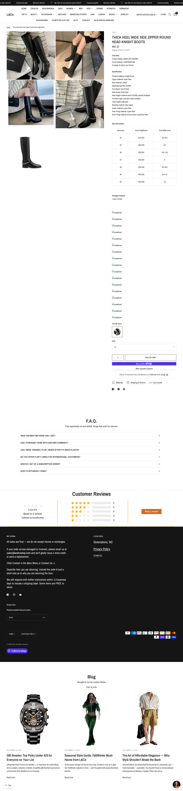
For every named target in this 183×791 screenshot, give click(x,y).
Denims (99, 8)
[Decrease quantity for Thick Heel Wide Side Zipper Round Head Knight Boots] (114, 357)
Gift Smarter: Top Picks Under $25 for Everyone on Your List (29, 757)
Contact (86, 20)
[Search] (169, 14)
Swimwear (124, 8)
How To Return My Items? (33, 471)
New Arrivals (48, 8)
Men (81, 8)
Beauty (34, 14)
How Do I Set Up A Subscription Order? (40, 463)
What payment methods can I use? (37, 435)
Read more (11, 777)
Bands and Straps (78, 14)
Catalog (34, 8)
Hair (92, 14)
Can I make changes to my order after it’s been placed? (49, 449)
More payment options (144, 368)
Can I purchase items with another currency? (44, 442)
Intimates (111, 8)
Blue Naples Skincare (104, 20)
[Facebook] (10, 595)
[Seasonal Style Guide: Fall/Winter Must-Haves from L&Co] (91, 719)
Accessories (42, 20)
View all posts (91, 687)
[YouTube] (22, 595)
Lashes (101, 14)
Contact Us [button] (98, 555)
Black (117, 331)
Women (69, 8)
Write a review (151, 511)
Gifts (24, 14)
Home (23, 8)
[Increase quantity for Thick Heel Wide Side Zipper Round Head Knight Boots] (121, 357)
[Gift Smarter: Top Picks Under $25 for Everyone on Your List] (34, 719)
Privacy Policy (102, 549)
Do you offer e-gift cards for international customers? (50, 456)
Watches (62, 14)
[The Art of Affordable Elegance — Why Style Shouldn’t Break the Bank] (149, 719)
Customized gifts (12, 3)
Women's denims (29, 3)
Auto (75, 20)
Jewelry (124, 14)
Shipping (114, 50)
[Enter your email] (43, 617)
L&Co (10, 14)
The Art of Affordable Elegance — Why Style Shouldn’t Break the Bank (146, 757)
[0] (174, 14)
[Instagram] (16, 595)
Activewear (46, 14)
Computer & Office (60, 20)
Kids (88, 8)
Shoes (112, 14)
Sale (60, 8)
